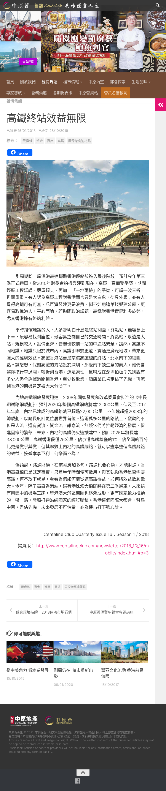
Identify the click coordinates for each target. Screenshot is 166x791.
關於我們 (28, 81)
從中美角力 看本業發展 (27, 670)
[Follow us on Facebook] (78, 781)
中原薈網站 (51, 5)
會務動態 (39, 92)
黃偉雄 (27, 141)
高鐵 (60, 141)
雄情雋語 (49, 81)
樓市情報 (71, 81)
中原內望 (96, 81)
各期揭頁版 (62, 92)
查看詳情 (152, 61)
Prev (2, 40)
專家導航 (14, 92)
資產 (50, 141)
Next (163, 40)
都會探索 (118, 81)
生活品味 (139, 81)
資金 (39, 141)
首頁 (10, 81)
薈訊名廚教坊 (115, 92)
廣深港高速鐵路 (79, 141)
